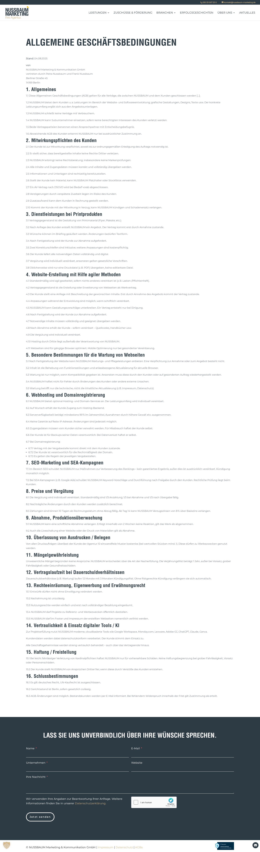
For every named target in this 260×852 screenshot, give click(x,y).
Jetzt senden (40, 816)
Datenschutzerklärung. (90, 803)
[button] (6, 845)
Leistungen (98, 13)
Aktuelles (247, 13)
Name (30, 748)
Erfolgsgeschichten (196, 13)
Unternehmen (35, 762)
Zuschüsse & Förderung (133, 13)
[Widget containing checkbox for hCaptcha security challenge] (154, 802)
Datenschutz (124, 847)
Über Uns (224, 13)
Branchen (164, 13)
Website (136, 762)
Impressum (105, 847)
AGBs (139, 847)
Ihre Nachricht (35, 777)
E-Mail (135, 748)
